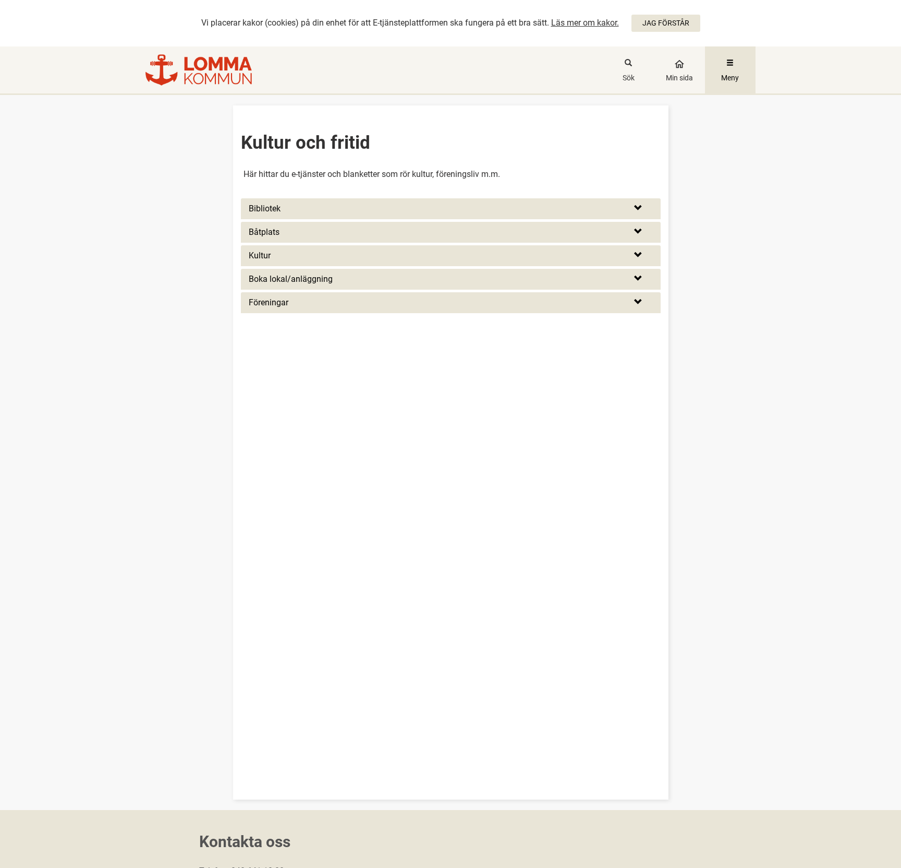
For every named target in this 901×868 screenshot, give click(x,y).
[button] (451, 208)
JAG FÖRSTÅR (665, 23)
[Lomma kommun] (221, 70)
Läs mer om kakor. (585, 23)
